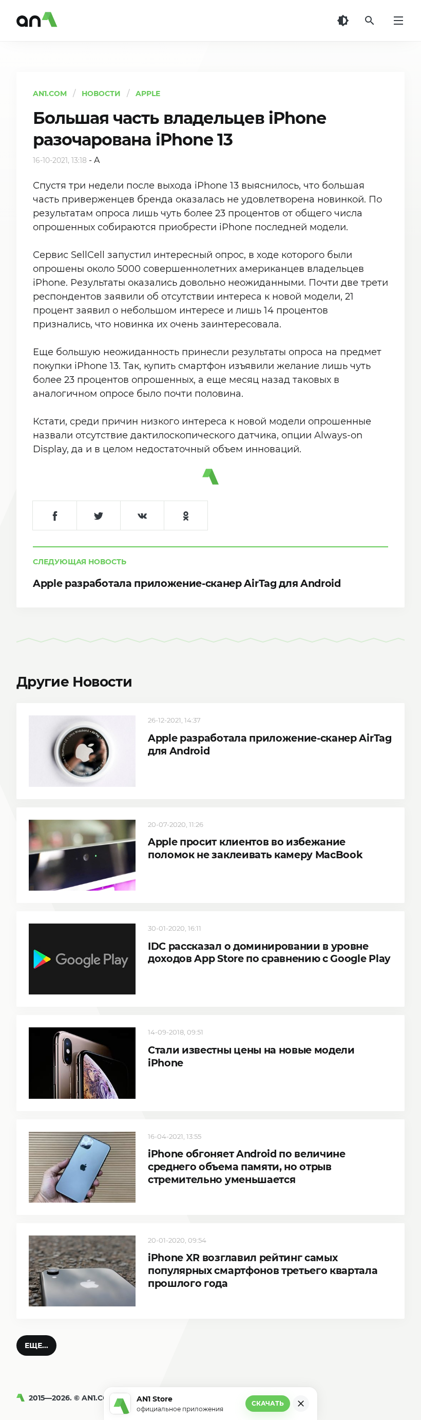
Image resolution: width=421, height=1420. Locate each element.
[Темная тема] (343, 20)
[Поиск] (369, 20)
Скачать (268, 1403)
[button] (36, 1345)
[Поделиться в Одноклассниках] (185, 515)
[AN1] (22, 1398)
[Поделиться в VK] (142, 515)
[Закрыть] (301, 1403)
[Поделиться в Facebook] (54, 515)
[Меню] (398, 20)
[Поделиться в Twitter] (98, 515)
